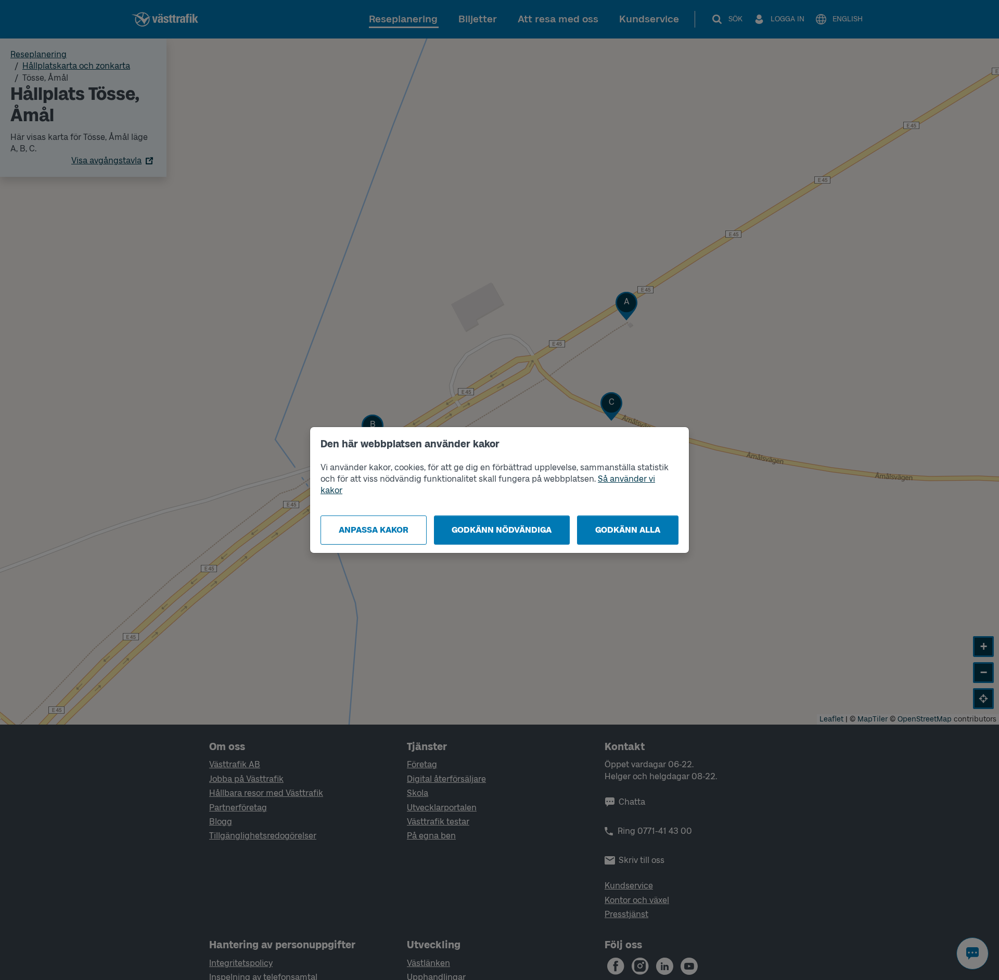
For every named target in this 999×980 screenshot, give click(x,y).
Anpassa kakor (373, 530)
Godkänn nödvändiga (502, 530)
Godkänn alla (627, 530)
